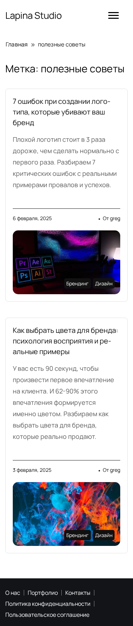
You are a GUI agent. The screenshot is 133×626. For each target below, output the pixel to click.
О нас (12, 593)
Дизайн (103, 283)
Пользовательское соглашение (47, 615)
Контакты (77, 593)
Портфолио (43, 593)
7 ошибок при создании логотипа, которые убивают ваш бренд (61, 111)
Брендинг (77, 283)
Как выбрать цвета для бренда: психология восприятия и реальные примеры (65, 340)
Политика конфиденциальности (47, 604)
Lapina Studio (33, 15)
